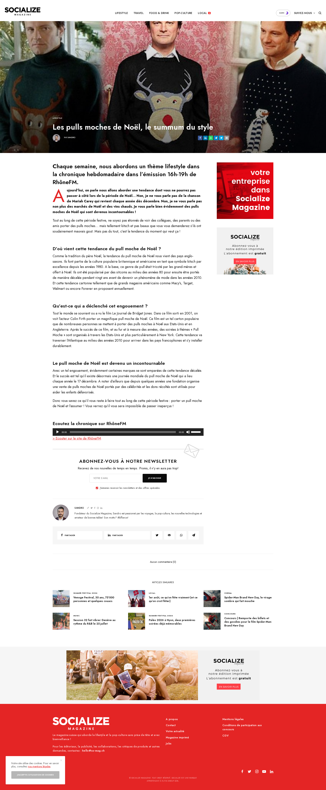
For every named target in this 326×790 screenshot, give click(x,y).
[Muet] (188, 432)
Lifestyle (57, 118)
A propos (172, 719)
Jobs (168, 743)
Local (152, 593)
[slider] (196, 431)
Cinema (228, 593)
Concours (230, 614)
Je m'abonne (154, 478)
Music (76, 615)
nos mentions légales (39, 766)
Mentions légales (233, 719)
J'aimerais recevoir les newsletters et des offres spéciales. (130, 488)
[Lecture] (57, 432)
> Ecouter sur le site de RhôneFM (77, 438)
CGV (225, 735)
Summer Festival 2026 (85, 593)
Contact (171, 725)
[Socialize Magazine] (22, 11)
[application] (128, 432)
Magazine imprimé (177, 737)
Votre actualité (175, 731)
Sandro (71, 137)
